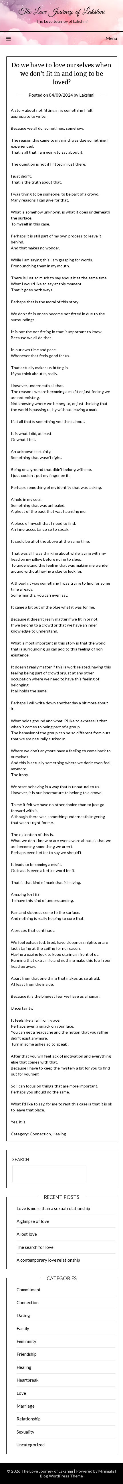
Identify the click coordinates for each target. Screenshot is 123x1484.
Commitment (29, 1289)
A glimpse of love (33, 1221)
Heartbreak (27, 1380)
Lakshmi (86, 94)
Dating (23, 1315)
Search (20, 1159)
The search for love (35, 1247)
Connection (40, 1133)
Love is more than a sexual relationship (53, 1208)
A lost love (27, 1234)
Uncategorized (31, 1444)
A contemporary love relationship (48, 1260)
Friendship (27, 1354)
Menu (111, 38)
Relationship (29, 1418)
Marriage (26, 1405)
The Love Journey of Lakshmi (61, 12)
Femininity (26, 1341)
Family (23, 1328)
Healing (59, 1133)
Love (21, 1393)
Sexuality (25, 1431)
